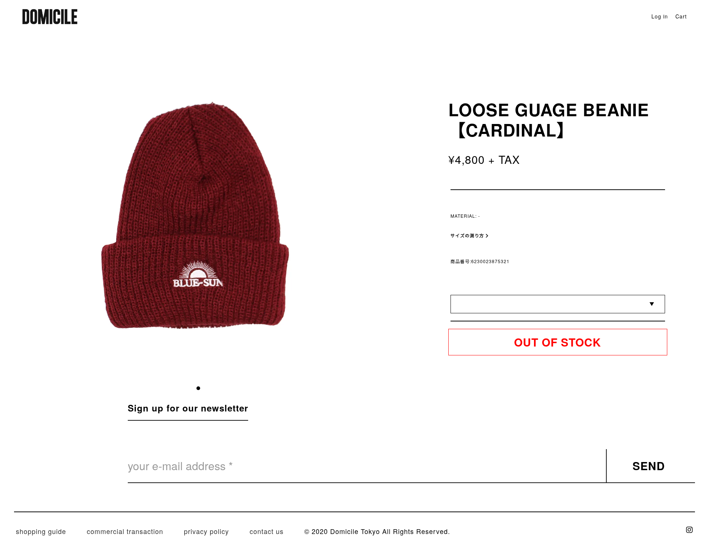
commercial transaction (125, 531)
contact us (267, 531)
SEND (649, 465)
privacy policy (206, 531)
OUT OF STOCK (557, 342)
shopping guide (41, 531)
